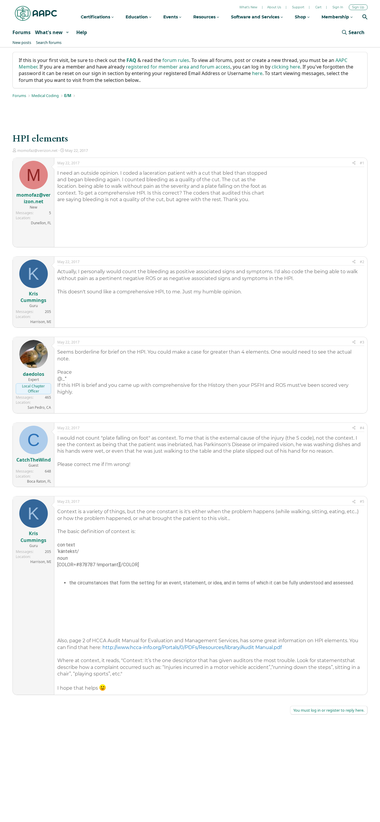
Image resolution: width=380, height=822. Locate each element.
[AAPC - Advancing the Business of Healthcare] (36, 13)
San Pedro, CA (39, 407)
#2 (362, 261)
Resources (205, 17)
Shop (301, 17)
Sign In (337, 7)
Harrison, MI (40, 321)
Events (171, 17)
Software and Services (256, 17)
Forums (21, 32)
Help (81, 32)
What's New (248, 7)
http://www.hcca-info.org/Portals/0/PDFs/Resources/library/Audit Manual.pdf (192, 647)
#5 (362, 501)
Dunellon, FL (41, 222)
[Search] (365, 17)
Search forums (48, 42)
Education (137, 17)
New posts (21, 42)
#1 (362, 163)
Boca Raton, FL (39, 481)
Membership (336, 17)
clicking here (286, 66)
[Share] (354, 163)
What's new (49, 32)
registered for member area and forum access (178, 66)
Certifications (96, 17)
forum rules (175, 60)
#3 (362, 342)
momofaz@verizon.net (37, 150)
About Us (274, 7)
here (257, 73)
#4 (362, 427)
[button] (67, 32)
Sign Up (358, 7)
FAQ (131, 60)
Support (298, 7)
